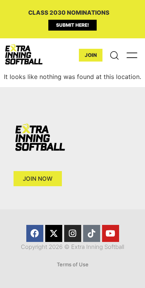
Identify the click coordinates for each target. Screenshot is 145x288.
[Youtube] (110, 233)
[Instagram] (72, 233)
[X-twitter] (53, 233)
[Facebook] (34, 233)
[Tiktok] (91, 233)
